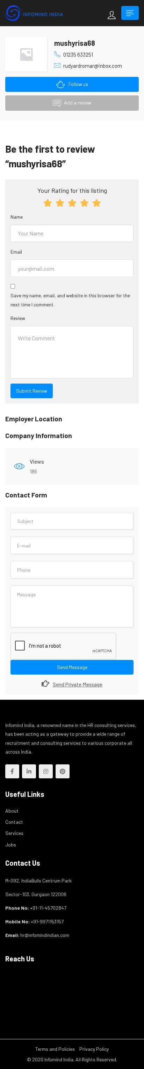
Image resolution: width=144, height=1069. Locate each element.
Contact (14, 822)
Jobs (10, 845)
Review (17, 318)
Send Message (72, 667)
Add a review (77, 103)
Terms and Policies (55, 1049)
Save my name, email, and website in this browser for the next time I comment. (70, 299)
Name (16, 217)
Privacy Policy (94, 1049)
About (12, 811)
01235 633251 (78, 54)
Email (16, 252)
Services (14, 833)
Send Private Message (77, 684)
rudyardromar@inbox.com (92, 66)
